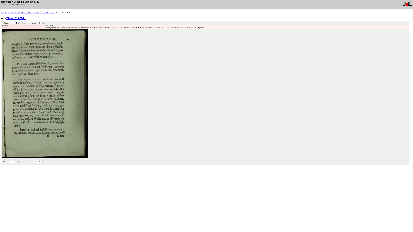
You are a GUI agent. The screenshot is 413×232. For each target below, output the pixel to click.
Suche (10, 13)
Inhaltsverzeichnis (26, 13)
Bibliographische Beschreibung (46, 13)
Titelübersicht (16, 13)
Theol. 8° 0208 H (16, 18)
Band (34, 13)
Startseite (4, 13)
